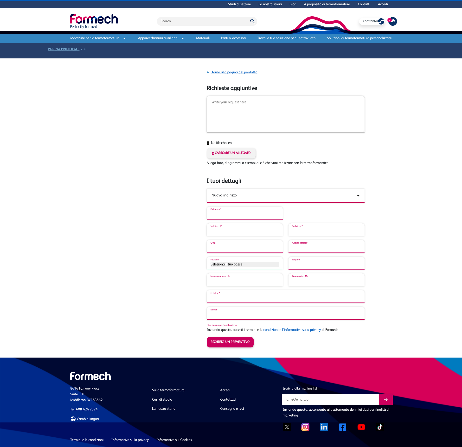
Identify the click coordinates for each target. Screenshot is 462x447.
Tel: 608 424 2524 (84, 409)
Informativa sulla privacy (130, 440)
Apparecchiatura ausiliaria (158, 38)
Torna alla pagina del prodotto (234, 72)
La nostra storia (270, 4)
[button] (108, 419)
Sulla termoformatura (168, 390)
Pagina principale (63, 49)
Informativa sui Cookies (174, 440)
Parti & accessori (233, 38)
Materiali (203, 38)
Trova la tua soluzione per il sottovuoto (286, 38)
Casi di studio (162, 400)
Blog (292, 4)
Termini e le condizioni (87, 440)
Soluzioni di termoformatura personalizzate (359, 38)
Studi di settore (239, 4)
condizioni (271, 330)
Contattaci (228, 400)
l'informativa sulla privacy (301, 330)
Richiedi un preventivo (230, 342)
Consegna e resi (232, 409)
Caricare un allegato (232, 153)
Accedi (383, 4)
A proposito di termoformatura (327, 4)
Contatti (364, 4)
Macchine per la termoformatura (94, 38)
